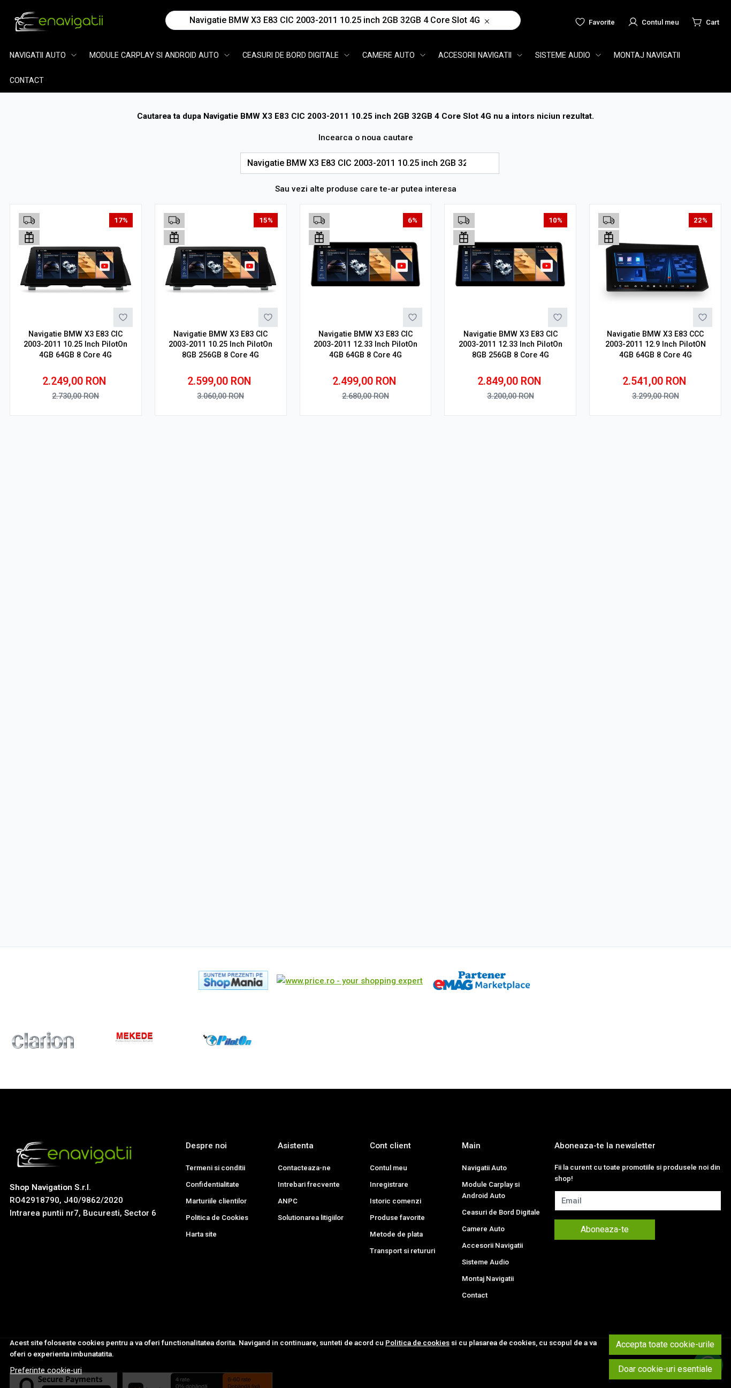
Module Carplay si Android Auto (154, 55)
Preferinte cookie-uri (46, 1370)
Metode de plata (396, 1234)
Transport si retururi (402, 1251)
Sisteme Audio (562, 55)
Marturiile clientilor (216, 1201)
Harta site (201, 1234)
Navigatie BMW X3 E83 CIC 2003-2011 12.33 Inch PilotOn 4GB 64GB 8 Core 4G (365, 344)
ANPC (288, 1201)
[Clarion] (43, 1060)
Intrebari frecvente (309, 1184)
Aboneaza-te (605, 1229)
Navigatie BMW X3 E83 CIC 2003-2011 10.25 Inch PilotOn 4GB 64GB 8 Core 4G (75, 344)
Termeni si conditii (215, 1168)
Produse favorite (397, 1218)
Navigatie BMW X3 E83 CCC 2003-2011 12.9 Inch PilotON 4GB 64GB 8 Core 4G (655, 344)
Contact (27, 80)
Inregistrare (389, 1184)
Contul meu (388, 1168)
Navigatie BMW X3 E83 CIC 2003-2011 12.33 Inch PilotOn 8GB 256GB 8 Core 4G (510, 344)
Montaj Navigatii (647, 55)
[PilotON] (227, 1060)
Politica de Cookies (217, 1218)
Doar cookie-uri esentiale (665, 1369)
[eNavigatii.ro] (60, 21)
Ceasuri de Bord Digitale (290, 55)
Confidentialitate (212, 1184)
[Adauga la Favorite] (123, 317)
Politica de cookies (417, 1342)
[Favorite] (594, 21)
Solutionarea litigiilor (311, 1218)
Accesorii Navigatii (475, 55)
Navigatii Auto (38, 55)
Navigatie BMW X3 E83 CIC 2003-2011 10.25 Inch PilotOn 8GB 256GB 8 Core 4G (220, 344)
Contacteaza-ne (304, 1168)
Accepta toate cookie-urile (665, 1344)
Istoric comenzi (395, 1201)
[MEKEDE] (135, 1060)
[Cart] (706, 21)
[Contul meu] (653, 21)
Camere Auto (388, 55)
